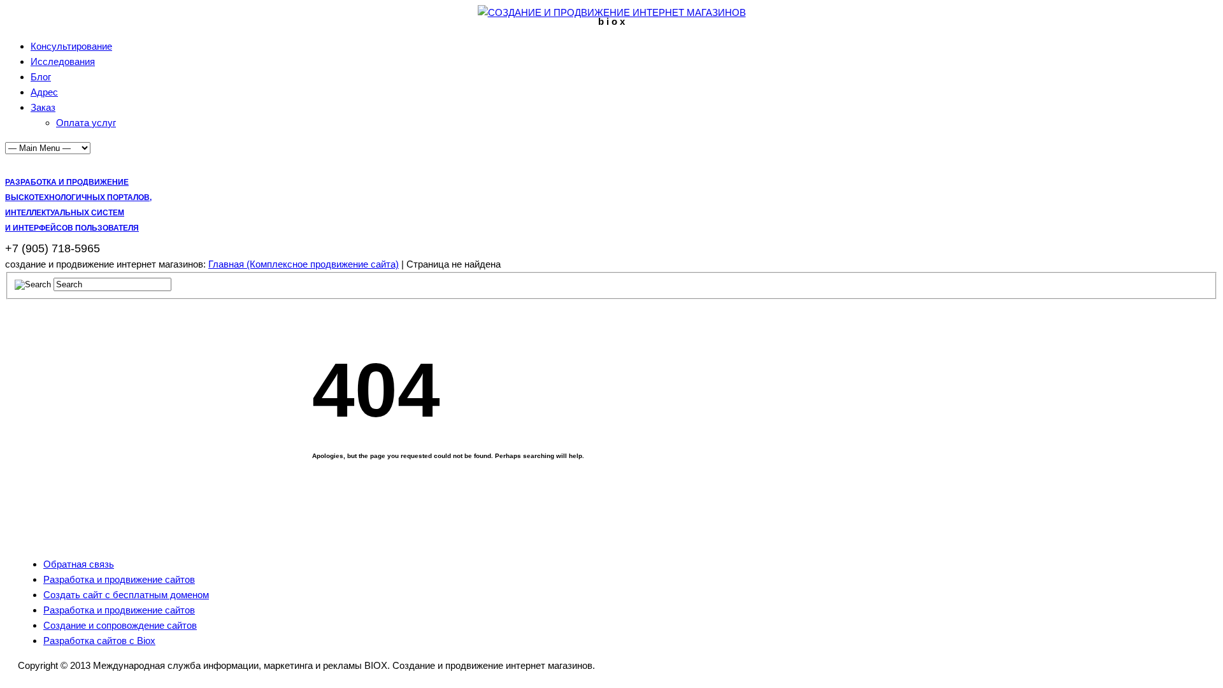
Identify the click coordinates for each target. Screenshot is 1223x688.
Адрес (44, 92)
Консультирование (71, 46)
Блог (41, 76)
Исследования (63, 61)
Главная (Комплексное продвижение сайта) (303, 264)
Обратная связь (78, 564)
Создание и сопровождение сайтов (120, 625)
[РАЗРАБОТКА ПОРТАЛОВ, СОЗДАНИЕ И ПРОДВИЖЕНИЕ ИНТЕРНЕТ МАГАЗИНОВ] (612, 12)
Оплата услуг (86, 122)
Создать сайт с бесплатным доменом (126, 594)
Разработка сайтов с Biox (99, 640)
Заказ (43, 107)
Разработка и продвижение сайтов (119, 579)
